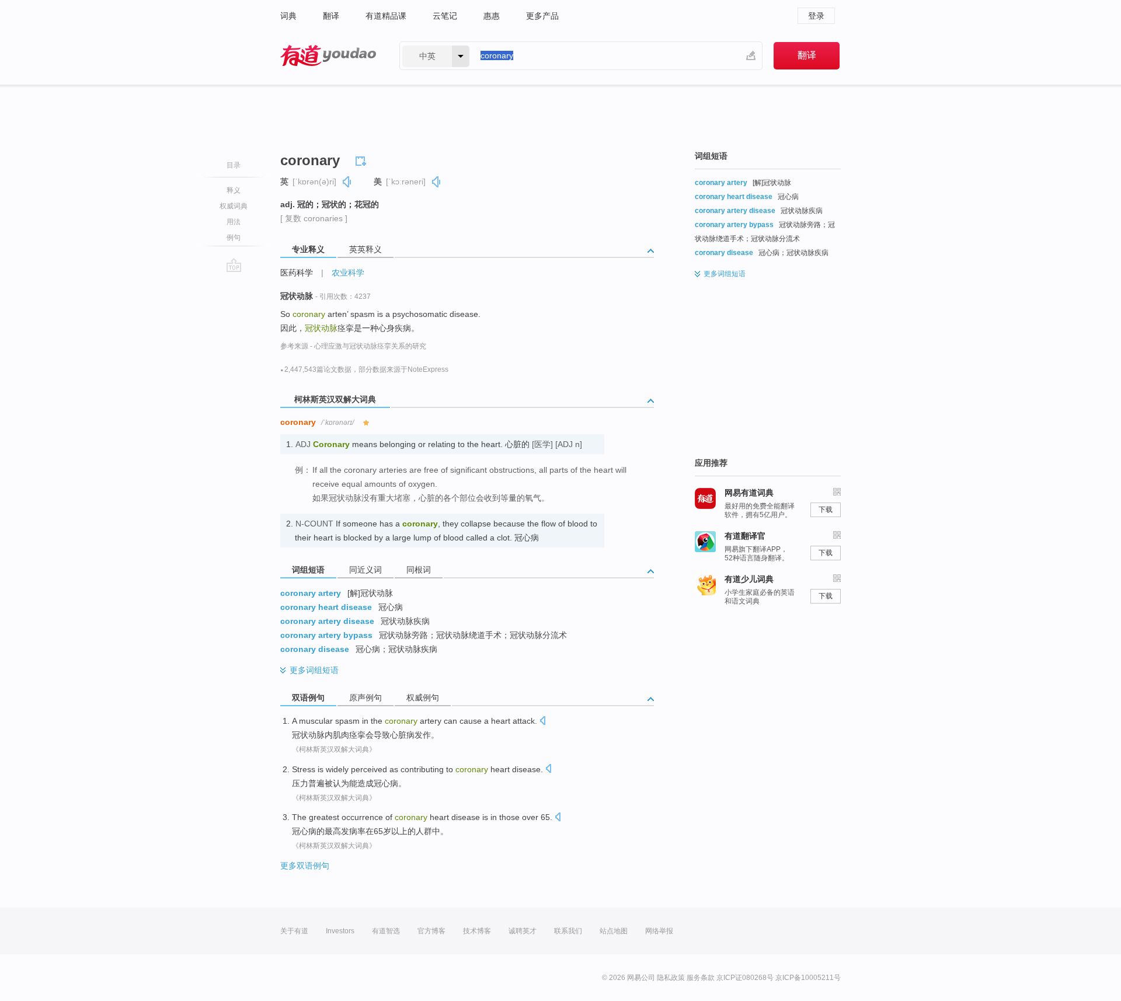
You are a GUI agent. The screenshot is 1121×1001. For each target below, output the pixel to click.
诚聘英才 (523, 931)
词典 (288, 15)
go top (234, 265)
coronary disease (314, 649)
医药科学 (296, 272)
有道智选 (386, 931)
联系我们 (568, 931)
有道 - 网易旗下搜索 (328, 56)
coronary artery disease (327, 621)
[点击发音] (542, 722)
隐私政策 (671, 978)
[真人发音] (347, 182)
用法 (234, 222)
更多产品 (542, 15)
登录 (816, 15)
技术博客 (477, 931)
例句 (234, 237)
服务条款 (701, 978)
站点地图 (614, 931)
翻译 (331, 15)
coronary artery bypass (326, 635)
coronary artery (310, 593)
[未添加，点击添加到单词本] (363, 159)
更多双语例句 (304, 865)
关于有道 (294, 931)
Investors (340, 931)
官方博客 (431, 931)
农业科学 (348, 272)
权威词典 (234, 206)
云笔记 (445, 15)
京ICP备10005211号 (808, 978)
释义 (234, 190)
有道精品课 (385, 15)
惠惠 (491, 15)
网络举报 (659, 931)
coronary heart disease (326, 607)
